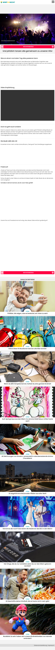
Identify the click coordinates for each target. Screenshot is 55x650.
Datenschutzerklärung (40, 645)
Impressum (51, 645)
